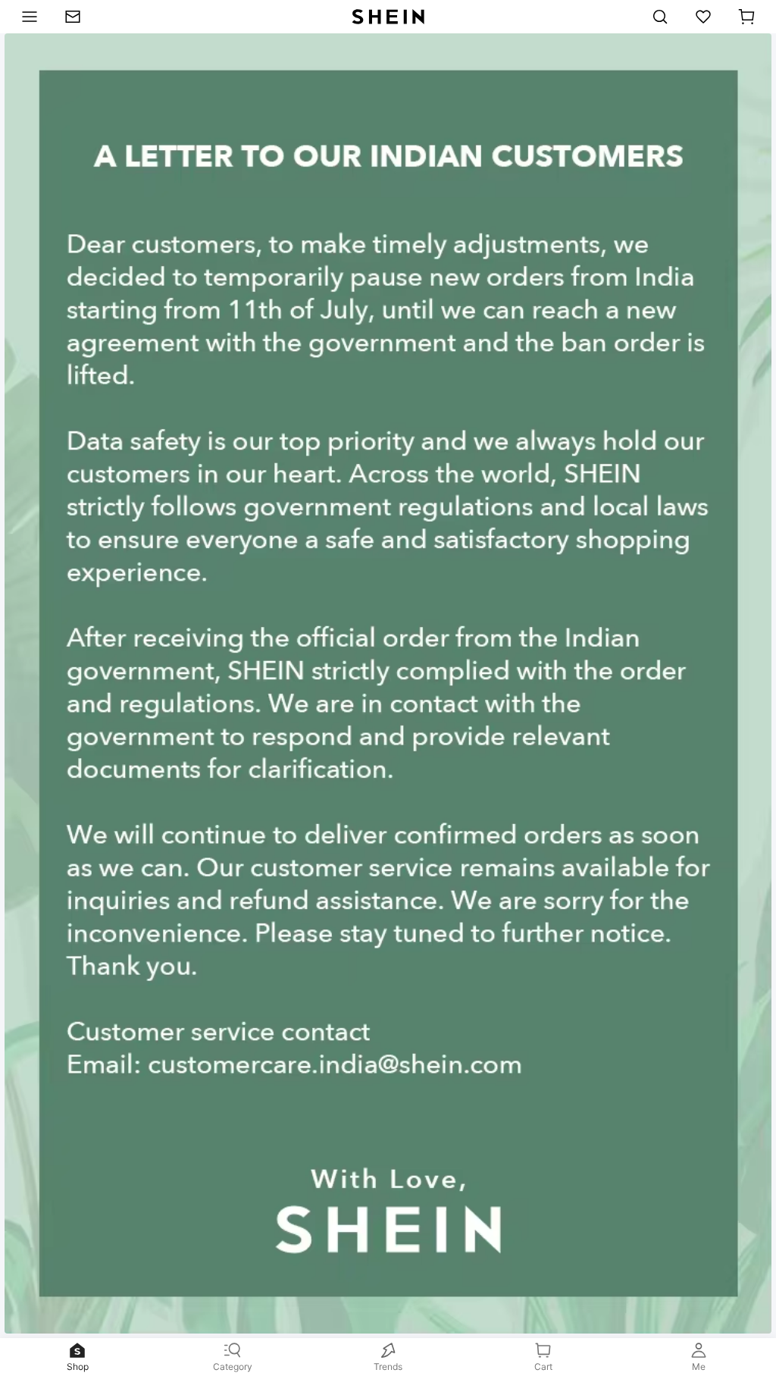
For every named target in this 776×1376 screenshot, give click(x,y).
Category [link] (232, 1366)
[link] (79, 16)
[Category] (26, 16)
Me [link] (699, 1366)
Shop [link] (78, 1366)
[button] (746, 16)
